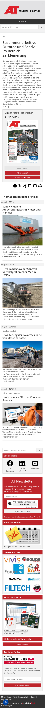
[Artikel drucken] (40, 186)
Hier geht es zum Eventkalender (17, 546)
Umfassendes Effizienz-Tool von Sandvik (21, 398)
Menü (23, 21)
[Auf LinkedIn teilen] (30, 186)
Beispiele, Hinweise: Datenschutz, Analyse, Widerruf (22, 517)
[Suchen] (41, 27)
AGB (15, 697)
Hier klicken (25, 504)
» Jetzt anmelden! (22, 511)
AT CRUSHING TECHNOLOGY (15, 633)
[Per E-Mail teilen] (35, 186)
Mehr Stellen (22, 644)
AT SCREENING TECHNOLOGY (16, 631)
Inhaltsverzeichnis (22, 177)
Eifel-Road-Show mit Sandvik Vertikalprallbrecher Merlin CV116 (19, 272)
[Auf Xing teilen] (25, 186)
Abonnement (22, 173)
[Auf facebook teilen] (15, 186)
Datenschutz (23, 697)
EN (42, 4)
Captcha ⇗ (31, 507)
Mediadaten (6, 697)
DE (38, 4)
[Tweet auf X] (20, 186)
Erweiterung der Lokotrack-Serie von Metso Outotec (22, 336)
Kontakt (34, 697)
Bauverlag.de (6, 705)
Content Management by (11, 703)
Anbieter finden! (23, 685)
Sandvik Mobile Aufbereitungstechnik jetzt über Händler (22, 209)
